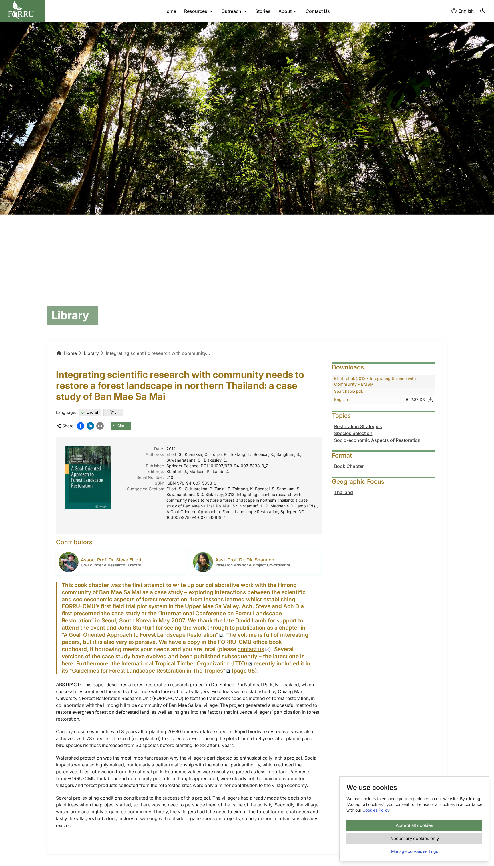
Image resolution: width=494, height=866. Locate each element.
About (285, 11)
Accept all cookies (414, 825)
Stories (262, 11)
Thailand (343, 492)
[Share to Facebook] (80, 426)
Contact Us (318, 11)
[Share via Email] (100, 426)
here (67, 663)
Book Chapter (349, 466)
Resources (195, 11)
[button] (483, 11)
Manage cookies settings (414, 851)
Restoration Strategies (358, 426)
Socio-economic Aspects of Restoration (377, 440)
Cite (118, 426)
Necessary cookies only (414, 838)
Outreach (231, 11)
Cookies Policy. (376, 810)
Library (91, 353)
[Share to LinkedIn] (90, 426)
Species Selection (353, 433)
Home (169, 11)
